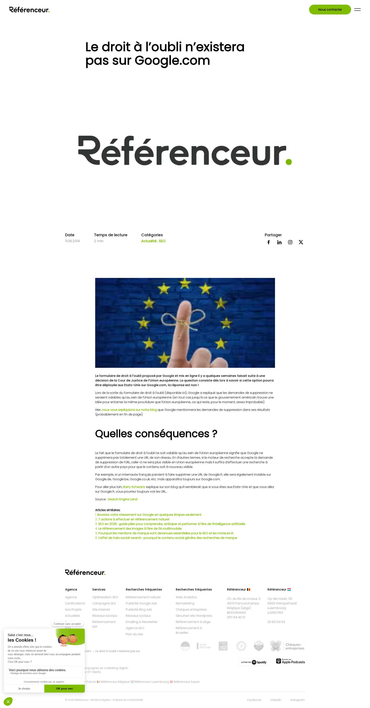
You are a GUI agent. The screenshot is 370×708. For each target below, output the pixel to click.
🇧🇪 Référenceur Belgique (113, 682)
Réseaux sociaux (104, 615)
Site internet (101, 609)
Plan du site (134, 634)
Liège (246, 608)
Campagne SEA (104, 603)
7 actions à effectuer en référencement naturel (133, 519)
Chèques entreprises (191, 609)
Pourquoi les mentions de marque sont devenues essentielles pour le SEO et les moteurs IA (165, 533)
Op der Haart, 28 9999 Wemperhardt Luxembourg (282, 603)
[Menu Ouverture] (357, 9)
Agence (71, 597)
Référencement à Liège (193, 622)
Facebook (254, 700)
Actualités (72, 615)
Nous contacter (330, 9)
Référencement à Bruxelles (189, 630)
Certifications (75, 603)
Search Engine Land (122, 499)
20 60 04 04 (276, 622)
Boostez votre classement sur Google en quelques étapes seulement (149, 514)
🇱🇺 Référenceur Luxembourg (149, 682)
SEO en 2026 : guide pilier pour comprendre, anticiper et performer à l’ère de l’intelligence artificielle (171, 524)
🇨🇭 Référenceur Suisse (184, 682)
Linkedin (275, 700)
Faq (68, 628)
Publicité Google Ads (141, 603)
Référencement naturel (143, 597)
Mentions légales (100, 699)
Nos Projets (73, 609)
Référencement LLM (104, 624)
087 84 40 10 (236, 617)
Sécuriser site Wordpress (194, 615)
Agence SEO (135, 628)
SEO (162, 241)
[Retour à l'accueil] (29, 9)
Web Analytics (186, 597)
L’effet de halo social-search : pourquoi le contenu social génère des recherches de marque (167, 538)
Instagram (297, 700)
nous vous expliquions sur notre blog (129, 410)
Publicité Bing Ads (139, 609)
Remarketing (185, 603)
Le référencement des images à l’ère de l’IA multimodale (140, 528)
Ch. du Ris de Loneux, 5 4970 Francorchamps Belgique (244, 603)
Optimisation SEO (105, 597)
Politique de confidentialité (128, 699)
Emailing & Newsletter (142, 622)
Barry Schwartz (134, 487)
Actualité (148, 241)
